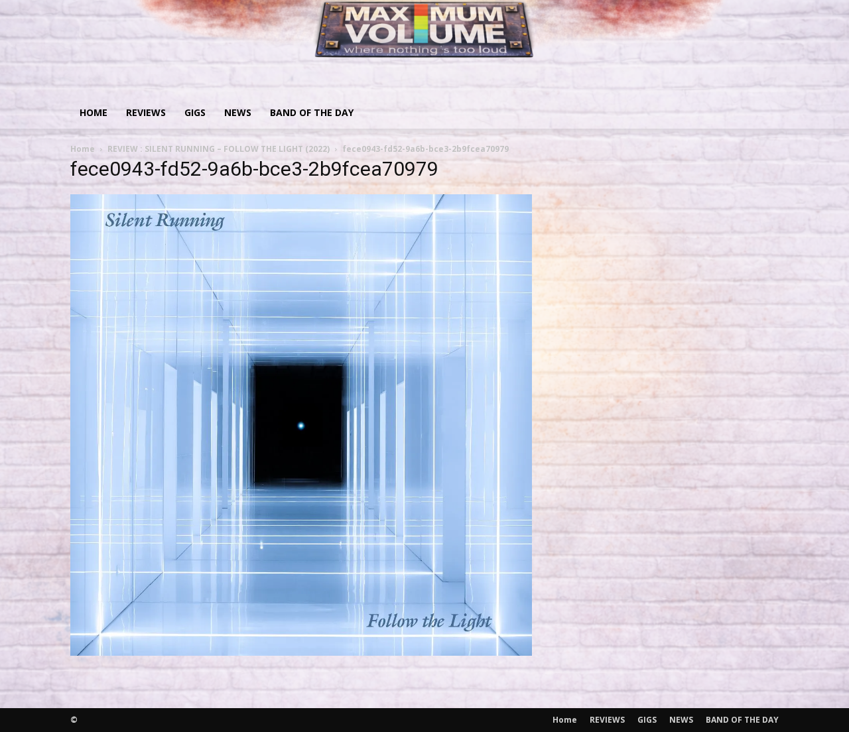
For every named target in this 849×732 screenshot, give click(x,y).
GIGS (195, 112)
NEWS (237, 112)
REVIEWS (146, 112)
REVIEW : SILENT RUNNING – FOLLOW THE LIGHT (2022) (218, 148)
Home (93, 112)
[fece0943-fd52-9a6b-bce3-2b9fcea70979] (301, 651)
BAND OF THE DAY (312, 112)
